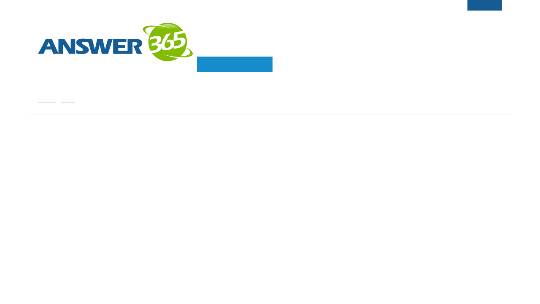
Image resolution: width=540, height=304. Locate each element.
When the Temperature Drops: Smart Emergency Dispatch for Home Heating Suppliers (412, 263)
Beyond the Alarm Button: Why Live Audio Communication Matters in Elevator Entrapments (416, 211)
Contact (427, 22)
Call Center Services (245, 48)
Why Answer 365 (401, 48)
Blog (68, 99)
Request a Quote (234, 64)
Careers (342, 22)
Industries (329, 48)
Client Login (385, 22)
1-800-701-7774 (476, 22)
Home (47, 99)
